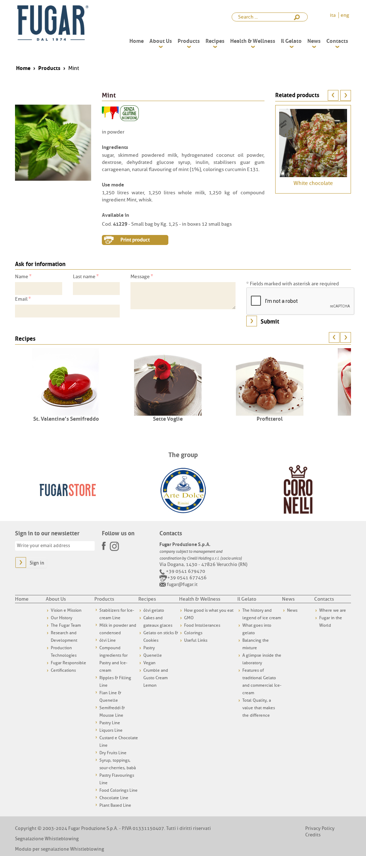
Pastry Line (109, 723)
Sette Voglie (168, 418)
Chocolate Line (113, 798)
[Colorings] (110, 113)
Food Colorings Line (118, 790)
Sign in (37, 563)
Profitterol (270, 418)
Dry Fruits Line (113, 753)
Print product (135, 240)
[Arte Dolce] (183, 489)
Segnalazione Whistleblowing (47, 839)
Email (23, 299)
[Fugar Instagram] (114, 546)
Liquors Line (111, 730)
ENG (345, 15)
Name (23, 276)
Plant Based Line (115, 805)
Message (141, 276)
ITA (333, 15)
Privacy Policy (320, 828)
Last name (86, 276)
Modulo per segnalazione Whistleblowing (59, 849)
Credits (313, 835)
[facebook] (104, 544)
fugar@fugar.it (182, 584)
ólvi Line (107, 640)
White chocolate (313, 183)
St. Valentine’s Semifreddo (66, 418)
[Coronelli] (298, 489)
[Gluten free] (129, 113)
